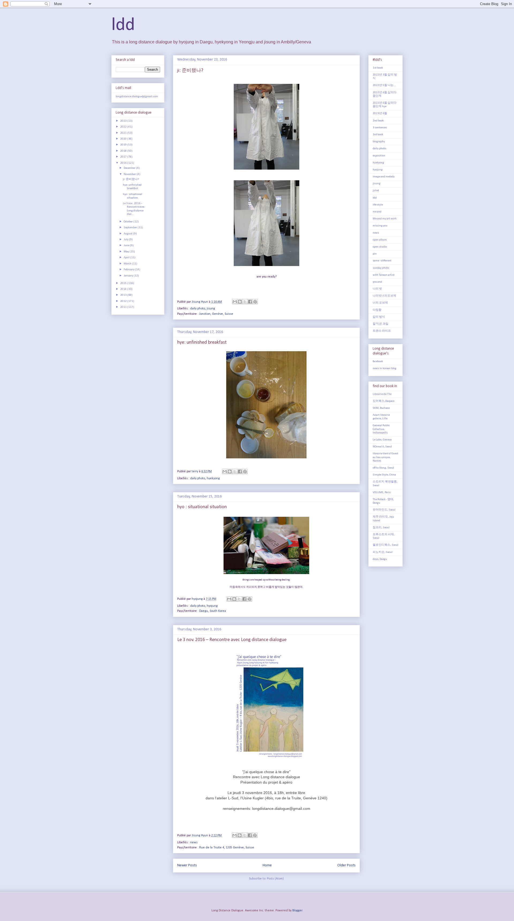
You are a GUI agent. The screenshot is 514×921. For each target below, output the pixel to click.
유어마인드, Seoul (384, 509)
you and (377, 281)
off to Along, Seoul (383, 467)
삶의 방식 (379, 317)
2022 (123, 126)
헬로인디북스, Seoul (385, 545)
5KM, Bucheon (381, 408)
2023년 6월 (380, 113)
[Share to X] (245, 301)
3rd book (378, 134)
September (131, 227)
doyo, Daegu (380, 559)
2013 (123, 295)
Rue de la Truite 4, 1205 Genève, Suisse (226, 847)
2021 (123, 133)
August (128, 233)
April (127, 257)
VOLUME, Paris (382, 492)
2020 (123, 138)
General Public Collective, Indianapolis (381, 429)
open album (380, 239)
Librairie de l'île (382, 394)
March (128, 263)
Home (267, 865)
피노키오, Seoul (382, 552)
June (127, 245)
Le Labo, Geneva (382, 439)
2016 (123, 163)
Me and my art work (384, 218)
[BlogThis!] (240, 301)
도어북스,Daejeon (384, 401)
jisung (211, 308)
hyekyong (213, 478)
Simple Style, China (384, 474)
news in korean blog (384, 368)
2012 (123, 301)
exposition (379, 155)
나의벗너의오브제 (384, 295)
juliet (376, 190)
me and (377, 211)
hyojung (212, 606)
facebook (378, 361)
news (194, 842)
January (129, 275)
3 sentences (380, 127)
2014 (123, 289)
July (126, 239)
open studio (380, 246)
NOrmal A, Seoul (382, 446)
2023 (123, 120)
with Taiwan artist (384, 275)
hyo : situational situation (202, 507)
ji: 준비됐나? (190, 70)
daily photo (197, 308)
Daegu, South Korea (212, 611)
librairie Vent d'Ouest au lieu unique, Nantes (385, 457)
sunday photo (381, 268)
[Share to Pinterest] (255, 301)
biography (379, 141)
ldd (123, 25)
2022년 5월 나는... (384, 85)
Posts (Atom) (275, 878)
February (129, 269)
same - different (382, 260)
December (130, 168)
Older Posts (346, 865)
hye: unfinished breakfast (201, 342)
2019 (123, 144)
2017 (123, 156)
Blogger (297, 910)
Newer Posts (187, 865)
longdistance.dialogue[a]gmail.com (137, 96)
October (128, 221)
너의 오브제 (380, 302)
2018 (123, 150)
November (130, 174)
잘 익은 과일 (380, 324)
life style (378, 204)
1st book (378, 67)
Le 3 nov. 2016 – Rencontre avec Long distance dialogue (231, 639)
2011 (123, 307)
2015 (123, 283)
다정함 (377, 310)
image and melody (384, 176)
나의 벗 (377, 288)
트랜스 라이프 (382, 331)
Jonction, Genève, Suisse (216, 314)
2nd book (378, 120)
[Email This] (234, 301)
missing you (380, 225)
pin (375, 253)
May (127, 251)
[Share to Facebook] (250, 301)
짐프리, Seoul (381, 527)
